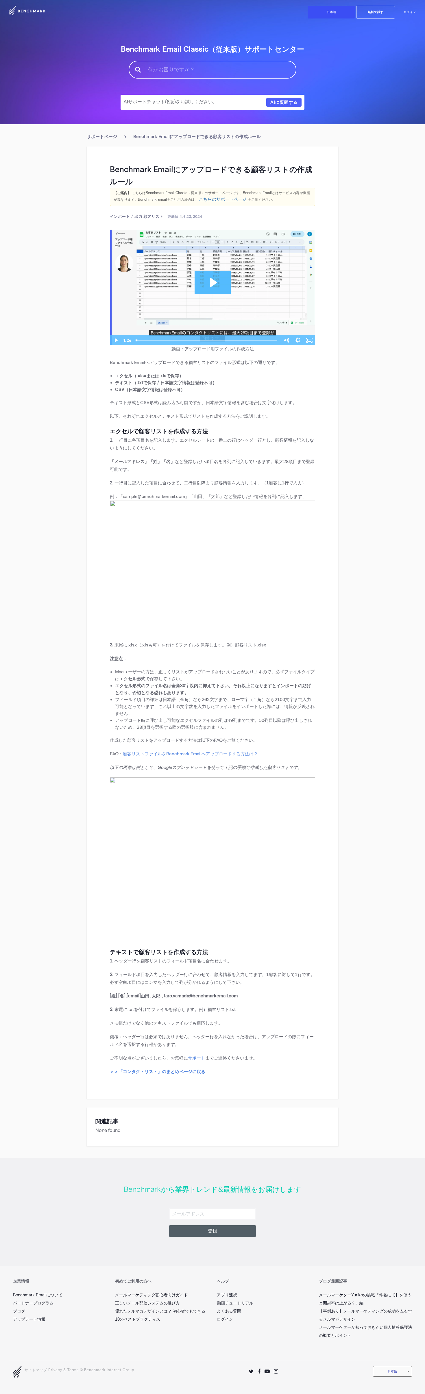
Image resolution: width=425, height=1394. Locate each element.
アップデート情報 (29, 1319)
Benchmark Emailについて (37, 1295)
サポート (196, 1058)
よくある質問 (229, 1311)
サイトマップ (36, 1370)
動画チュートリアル (235, 1303)
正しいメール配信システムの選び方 (147, 1303)
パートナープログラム (33, 1303)
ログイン (410, 12)
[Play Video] (115, 340)
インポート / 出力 (126, 216)
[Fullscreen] (309, 340)
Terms (73, 1370)
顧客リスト (153, 216)
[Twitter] (251, 1371)
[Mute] (286, 340)
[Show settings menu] (298, 340)
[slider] (207, 340)
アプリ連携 (227, 1295)
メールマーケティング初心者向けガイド (151, 1295)
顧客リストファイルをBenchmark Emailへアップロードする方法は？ (190, 754)
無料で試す (376, 12)
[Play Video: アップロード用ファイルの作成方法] (213, 282)
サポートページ (102, 136)
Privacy (55, 1370)
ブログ (19, 1311)
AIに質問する (284, 102)
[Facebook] (259, 1371)
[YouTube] (267, 1371)
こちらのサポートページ (223, 199)
